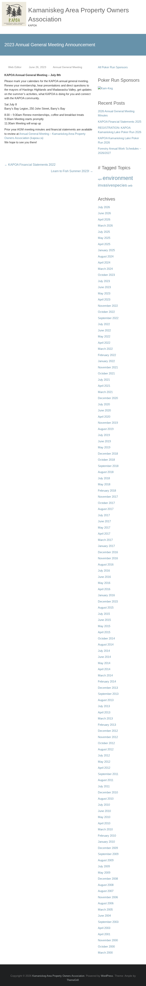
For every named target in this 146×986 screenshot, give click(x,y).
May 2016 (104, 582)
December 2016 (108, 552)
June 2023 (104, 287)
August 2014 (105, 644)
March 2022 (105, 348)
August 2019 (105, 429)
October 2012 (106, 743)
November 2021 (108, 367)
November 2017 (108, 496)
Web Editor (14, 67)
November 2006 (108, 897)
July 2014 (104, 650)
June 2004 (104, 915)
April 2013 (104, 712)
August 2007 (105, 891)
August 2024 (105, 256)
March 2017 (105, 539)
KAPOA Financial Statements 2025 (119, 121)
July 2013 (104, 706)
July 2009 (104, 866)
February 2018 (107, 490)
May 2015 (104, 626)
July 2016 (104, 570)
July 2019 (104, 435)
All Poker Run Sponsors (113, 67)
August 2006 (105, 903)
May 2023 (104, 293)
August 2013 (105, 700)
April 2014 (104, 669)
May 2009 (104, 872)
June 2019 (104, 441)
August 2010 (105, 798)
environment (118, 178)
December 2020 (108, 398)
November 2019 (108, 422)
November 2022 (108, 305)
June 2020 (104, 410)
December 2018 (108, 453)
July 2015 (104, 613)
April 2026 (104, 219)
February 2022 (107, 355)
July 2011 (104, 786)
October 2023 (106, 274)
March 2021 (105, 392)
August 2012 (105, 749)
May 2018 (104, 484)
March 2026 (105, 225)
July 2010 (104, 804)
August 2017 (105, 509)
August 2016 (105, 564)
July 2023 (104, 281)
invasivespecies (112, 185)
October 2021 (106, 373)
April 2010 (104, 823)
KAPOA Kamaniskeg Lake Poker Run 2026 (118, 140)
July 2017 (104, 515)
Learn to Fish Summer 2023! (72, 171)
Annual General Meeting (67, 67)
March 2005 (105, 909)
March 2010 (105, 829)
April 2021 (104, 385)
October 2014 (106, 638)
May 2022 (104, 336)
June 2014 (104, 656)
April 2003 (104, 928)
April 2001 (104, 934)
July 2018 (104, 478)
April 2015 (104, 632)
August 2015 (105, 607)
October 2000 (106, 946)
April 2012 (104, 767)
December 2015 (108, 601)
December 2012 (108, 730)
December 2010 (108, 792)
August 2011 (105, 780)
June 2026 (104, 213)
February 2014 (107, 681)
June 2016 (104, 576)
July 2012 (104, 755)
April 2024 (104, 262)
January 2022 (106, 361)
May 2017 (104, 527)
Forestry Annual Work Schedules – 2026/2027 (119, 151)
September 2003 (108, 921)
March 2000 (105, 952)
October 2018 (106, 459)
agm (100, 179)
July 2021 (104, 379)
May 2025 (104, 237)
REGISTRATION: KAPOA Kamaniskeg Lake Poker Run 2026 (119, 130)
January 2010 (106, 841)
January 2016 (106, 595)
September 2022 (108, 318)
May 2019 (104, 447)
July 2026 (104, 207)
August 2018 (105, 472)
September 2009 (108, 854)
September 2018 (108, 466)
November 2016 (108, 558)
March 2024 (105, 268)
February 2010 (107, 835)
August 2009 (105, 860)
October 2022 (106, 311)
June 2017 (104, 521)
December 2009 (108, 848)
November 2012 (108, 737)
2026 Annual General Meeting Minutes (116, 113)
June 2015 (104, 619)
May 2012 (104, 761)
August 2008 (105, 884)
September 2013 (108, 693)
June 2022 (104, 330)
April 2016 (104, 589)
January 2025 (106, 250)
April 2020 (104, 416)
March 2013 (105, 718)
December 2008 (108, 878)
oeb (130, 185)
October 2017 (106, 502)
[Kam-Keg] (105, 89)
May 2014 (104, 663)
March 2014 (105, 675)
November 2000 (108, 940)
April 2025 (104, 244)
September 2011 (108, 774)
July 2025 (104, 231)
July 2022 (104, 324)
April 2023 (104, 299)
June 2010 (104, 811)
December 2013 (108, 687)
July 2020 (104, 404)
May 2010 (104, 817)
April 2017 (104, 533)
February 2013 (107, 724)
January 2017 (106, 546)
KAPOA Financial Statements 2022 (30, 164)
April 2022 (104, 342)
